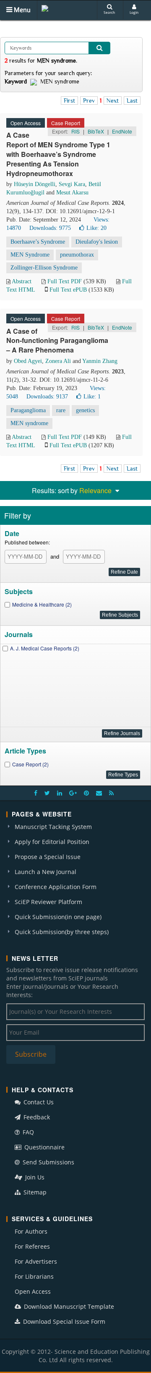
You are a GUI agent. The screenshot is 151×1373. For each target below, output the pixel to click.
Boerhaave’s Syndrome (37, 242)
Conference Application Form (55, 887)
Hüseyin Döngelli (34, 184)
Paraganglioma (28, 410)
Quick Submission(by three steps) (62, 932)
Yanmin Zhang (99, 361)
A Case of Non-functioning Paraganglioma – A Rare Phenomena (57, 340)
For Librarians (34, 1276)
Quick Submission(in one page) (58, 917)
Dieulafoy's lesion (97, 242)
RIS (75, 131)
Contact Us (38, 1102)
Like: (96, 228)
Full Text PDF (64, 281)
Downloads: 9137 (47, 396)
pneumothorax (77, 255)
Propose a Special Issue (48, 857)
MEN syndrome (29, 423)
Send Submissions (47, 1162)
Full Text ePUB (68, 290)
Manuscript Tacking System (53, 827)
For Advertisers (36, 1261)
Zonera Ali (58, 361)
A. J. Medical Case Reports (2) (44, 648)
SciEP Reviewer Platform (48, 902)
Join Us (33, 1177)
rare (60, 410)
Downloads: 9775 (50, 228)
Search (109, 12)
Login (134, 12)
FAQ (27, 1132)
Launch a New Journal (45, 872)
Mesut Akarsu (72, 192)
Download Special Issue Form (63, 1321)
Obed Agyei (28, 361)
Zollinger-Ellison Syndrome (44, 268)
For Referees (32, 1246)
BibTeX (96, 131)
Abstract (21, 281)
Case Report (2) (30, 764)
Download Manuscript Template (68, 1306)
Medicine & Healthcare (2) (42, 604)
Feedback (36, 1117)
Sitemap (34, 1192)
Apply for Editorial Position (52, 842)
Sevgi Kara (72, 184)
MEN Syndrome (29, 255)
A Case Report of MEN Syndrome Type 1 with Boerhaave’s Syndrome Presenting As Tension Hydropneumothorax (58, 154)
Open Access (33, 1291)
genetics (85, 410)
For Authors (31, 1231)
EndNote (122, 131)
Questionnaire (44, 1147)
